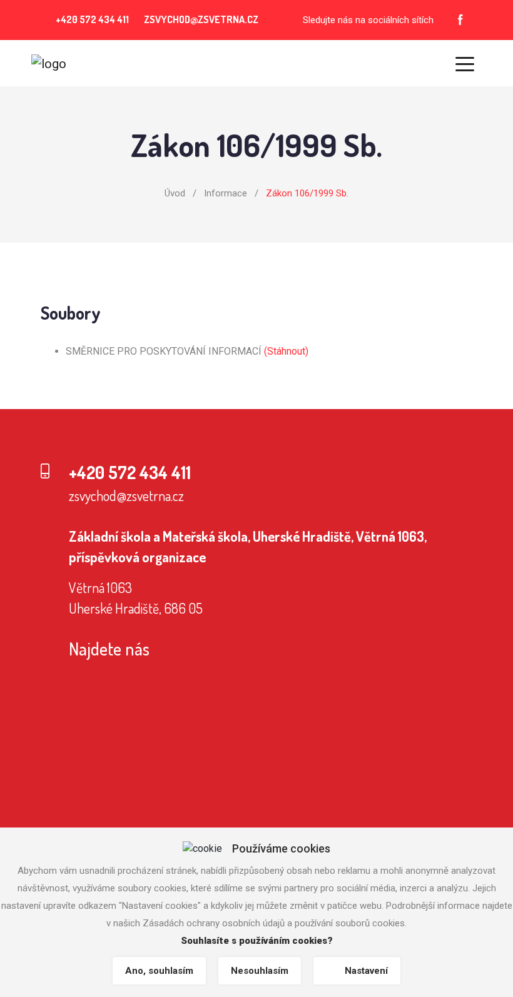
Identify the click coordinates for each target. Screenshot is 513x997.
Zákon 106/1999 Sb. (307, 193)
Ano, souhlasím (159, 970)
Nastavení (366, 970)
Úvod (175, 193)
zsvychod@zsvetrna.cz (126, 495)
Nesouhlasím (259, 970)
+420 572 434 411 (92, 19)
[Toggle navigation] (465, 63)
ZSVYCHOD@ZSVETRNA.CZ (201, 19)
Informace (225, 193)
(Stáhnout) (286, 351)
